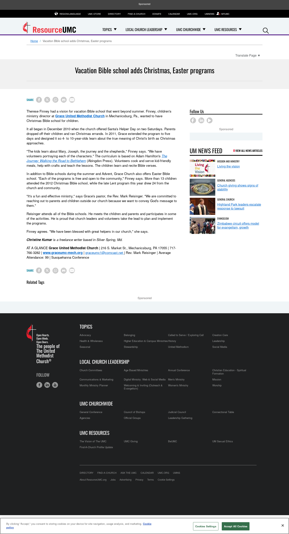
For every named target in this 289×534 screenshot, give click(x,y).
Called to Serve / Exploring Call (186, 335)
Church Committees (91, 370)
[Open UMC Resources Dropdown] (240, 29)
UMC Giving (131, 441)
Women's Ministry (178, 385)
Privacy (139, 479)
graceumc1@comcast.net (104, 252)
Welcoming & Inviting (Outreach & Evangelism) (143, 386)
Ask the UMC (129, 472)
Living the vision (228, 166)
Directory (114, 13)
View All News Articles (248, 150)
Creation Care (220, 335)
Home (34, 41)
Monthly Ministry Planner (94, 385)
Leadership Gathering (180, 418)
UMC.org (192, 13)
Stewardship (131, 347)
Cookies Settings (205, 526)
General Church (225, 199)
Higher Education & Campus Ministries (146, 341)
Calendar (174, 13)
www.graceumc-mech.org (63, 252)
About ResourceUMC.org (93, 479)
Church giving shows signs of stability (237, 187)
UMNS (176, 472)
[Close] (282, 525)
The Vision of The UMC (93, 441)
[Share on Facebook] (39, 100)
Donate (156, 13)
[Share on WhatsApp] (55, 100)
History (172, 341)
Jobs (113, 479)
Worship (217, 385)
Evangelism (223, 218)
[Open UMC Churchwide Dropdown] (204, 29)
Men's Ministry (176, 379)
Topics (86, 326)
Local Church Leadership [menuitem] (144, 29)
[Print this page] (64, 100)
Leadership (218, 341)
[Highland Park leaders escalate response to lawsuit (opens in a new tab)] (202, 206)
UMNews (209, 13)
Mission (216, 379)
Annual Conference (179, 370)
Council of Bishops (134, 412)
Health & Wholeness (91, 341)
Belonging (129, 335)
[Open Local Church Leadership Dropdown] (165, 29)
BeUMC (172, 441)
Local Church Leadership (104, 362)
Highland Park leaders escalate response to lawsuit (239, 206)
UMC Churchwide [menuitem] (188, 29)
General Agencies (226, 180)
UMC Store (94, 13)
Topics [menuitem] (107, 29)
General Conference (91, 412)
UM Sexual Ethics (222, 441)
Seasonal (85, 347)
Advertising (126, 479)
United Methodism (178, 347)
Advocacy (85, 335)
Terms (150, 479)
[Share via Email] (72, 100)
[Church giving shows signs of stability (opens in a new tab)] (202, 187)
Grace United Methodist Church (80, 116)
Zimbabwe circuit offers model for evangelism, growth (238, 225)
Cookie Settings (166, 479)
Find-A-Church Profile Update (96, 447)
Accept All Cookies (235, 526)
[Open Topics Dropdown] (115, 29)
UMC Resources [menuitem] (225, 29)
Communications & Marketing (96, 379)
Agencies (85, 418)
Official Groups (132, 418)
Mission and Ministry (228, 161)
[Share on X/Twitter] (47, 100)
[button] (266, 30)
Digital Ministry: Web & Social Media (145, 379)
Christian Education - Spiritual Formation (229, 371)
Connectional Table (223, 412)
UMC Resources (94, 433)
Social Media (219, 347)
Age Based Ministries (136, 370)
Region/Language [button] (70, 13)
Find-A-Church (136, 13)
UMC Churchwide (96, 403)
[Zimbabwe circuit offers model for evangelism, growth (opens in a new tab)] (202, 225)
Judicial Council (177, 412)
